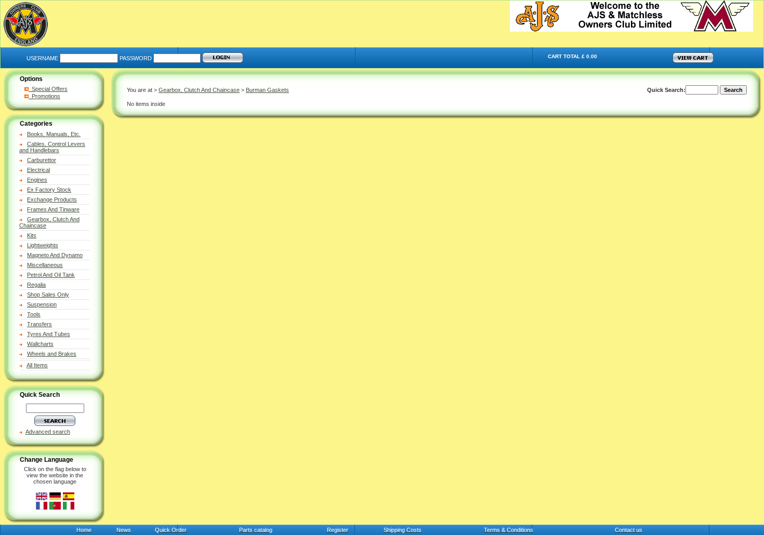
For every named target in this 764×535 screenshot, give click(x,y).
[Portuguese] (55, 506)
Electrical (38, 170)
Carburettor (41, 160)
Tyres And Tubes (48, 334)
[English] (41, 496)
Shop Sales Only (48, 294)
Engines (37, 180)
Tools (34, 314)
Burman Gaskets (267, 90)
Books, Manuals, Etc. (54, 134)
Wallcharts (40, 344)
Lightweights (42, 245)
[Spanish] (68, 496)
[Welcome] (631, 29)
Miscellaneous (45, 265)
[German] (55, 496)
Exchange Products (52, 199)
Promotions (44, 96)
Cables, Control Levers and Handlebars (52, 147)
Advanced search (47, 432)
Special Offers (48, 89)
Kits (31, 235)
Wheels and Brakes (51, 354)
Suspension (42, 304)
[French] (41, 506)
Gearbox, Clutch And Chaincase (199, 90)
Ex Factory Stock (49, 189)
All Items (37, 365)
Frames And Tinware (53, 209)
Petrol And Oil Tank (51, 275)
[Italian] (68, 506)
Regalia (36, 285)
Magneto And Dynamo (55, 255)
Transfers (39, 324)
